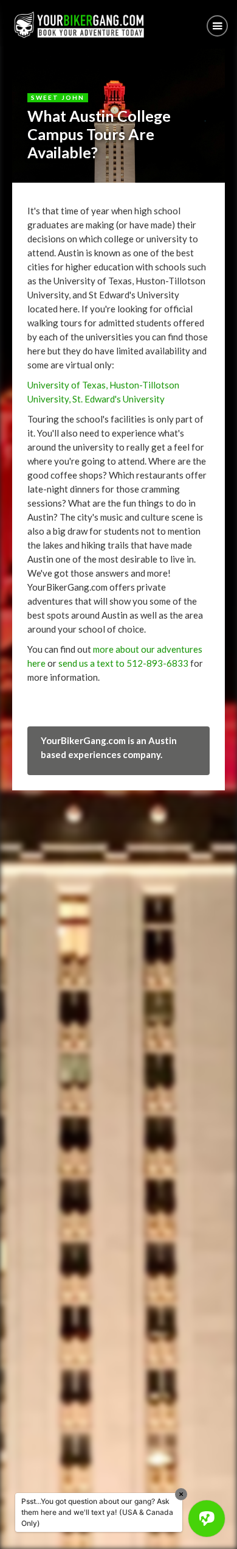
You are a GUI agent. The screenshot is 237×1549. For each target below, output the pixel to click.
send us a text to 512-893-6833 (123, 663)
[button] (217, 26)
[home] (76, 24)
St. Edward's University (117, 398)
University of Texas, (67, 384)
